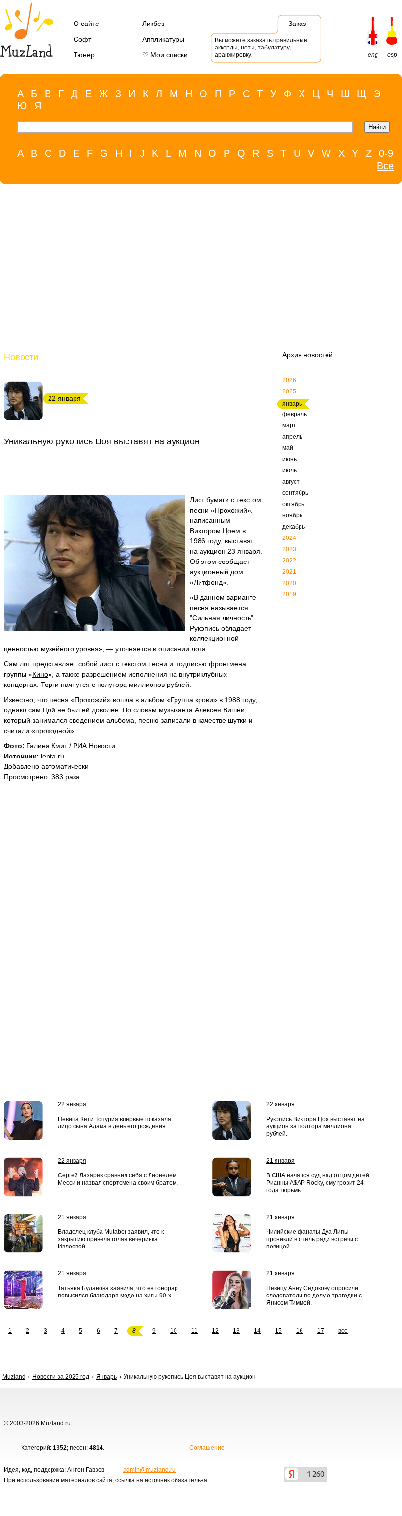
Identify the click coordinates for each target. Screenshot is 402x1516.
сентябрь (295, 492)
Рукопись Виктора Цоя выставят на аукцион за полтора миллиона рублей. (315, 1126)
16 (299, 1330)
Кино (40, 674)
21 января (280, 1160)
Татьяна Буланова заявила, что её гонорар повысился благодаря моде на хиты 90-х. (118, 1292)
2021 (289, 571)
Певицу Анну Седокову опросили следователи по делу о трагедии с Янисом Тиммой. (314, 1295)
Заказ (297, 23)
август (291, 481)
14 (257, 1330)
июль (289, 470)
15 (278, 1330)
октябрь (293, 504)
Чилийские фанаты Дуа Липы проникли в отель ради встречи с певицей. (312, 1239)
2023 (289, 549)
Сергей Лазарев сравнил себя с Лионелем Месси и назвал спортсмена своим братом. (118, 1179)
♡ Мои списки (165, 55)
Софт (82, 39)
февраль (294, 414)
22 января (72, 1104)
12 (215, 1330)
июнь (289, 459)
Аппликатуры (163, 39)
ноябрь (292, 515)
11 (194, 1330)
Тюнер (84, 55)
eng (373, 54)
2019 (289, 594)
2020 (289, 583)
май (287, 447)
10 (173, 1330)
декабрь (293, 526)
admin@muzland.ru (149, 1470)
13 (236, 1330)
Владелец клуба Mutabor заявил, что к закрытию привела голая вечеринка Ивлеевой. (111, 1239)
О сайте (86, 23)
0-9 (386, 153)
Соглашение (207, 1447)
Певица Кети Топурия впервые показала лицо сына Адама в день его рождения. (114, 1123)
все (343, 1330)
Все (385, 165)
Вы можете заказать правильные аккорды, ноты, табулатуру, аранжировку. (261, 47)
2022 (289, 560)
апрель (292, 436)
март (289, 425)
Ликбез (153, 23)
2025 (289, 391)
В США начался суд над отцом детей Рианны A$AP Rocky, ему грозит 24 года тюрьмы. (317, 1183)
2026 (289, 380)
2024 (289, 538)
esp (392, 54)
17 (320, 1330)
